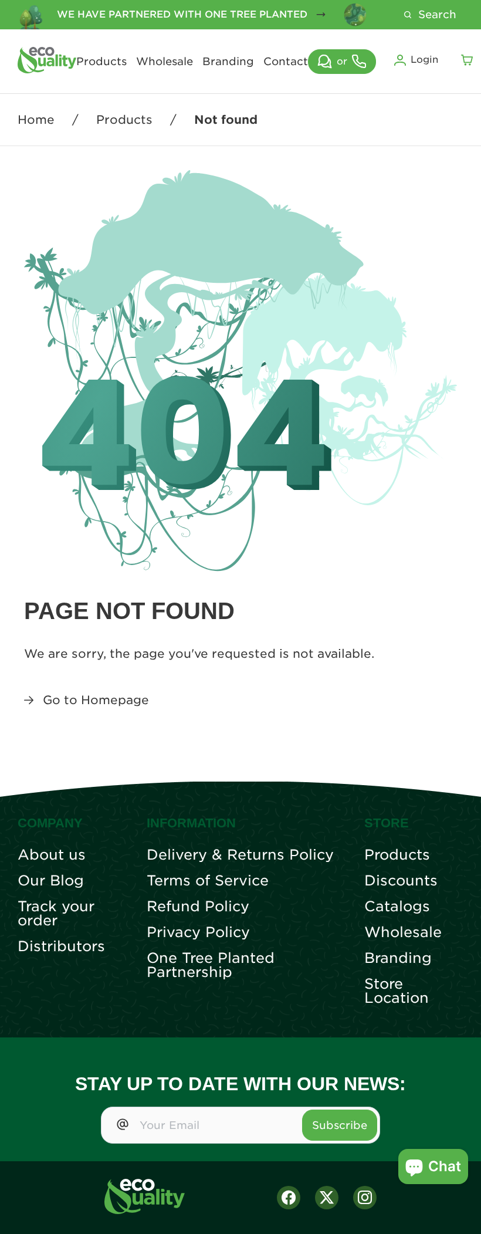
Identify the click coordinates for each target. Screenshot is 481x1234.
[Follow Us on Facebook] (288, 1197)
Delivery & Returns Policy (240, 855)
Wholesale (164, 61)
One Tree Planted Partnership (211, 965)
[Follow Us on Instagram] (365, 1197)
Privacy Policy (198, 932)
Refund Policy (198, 907)
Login (424, 59)
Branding (228, 61)
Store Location (396, 991)
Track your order (56, 914)
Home (36, 120)
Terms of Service (208, 881)
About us (52, 855)
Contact (285, 61)
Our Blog (51, 881)
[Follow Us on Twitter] (326, 1197)
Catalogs (397, 907)
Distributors (61, 946)
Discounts (401, 881)
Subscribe (339, 1125)
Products (101, 61)
